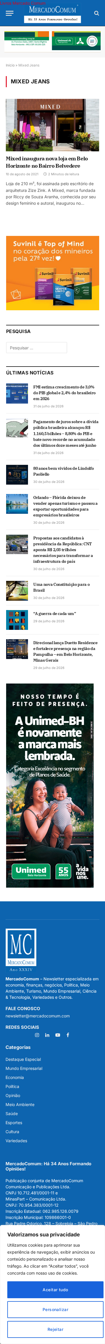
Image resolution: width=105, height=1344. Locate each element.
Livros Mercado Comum (23, 3)
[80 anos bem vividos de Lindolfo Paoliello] (17, 475)
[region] (52, 1284)
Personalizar (55, 1309)
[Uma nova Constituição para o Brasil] (17, 591)
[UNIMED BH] (50, 886)
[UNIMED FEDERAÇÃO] (52, 41)
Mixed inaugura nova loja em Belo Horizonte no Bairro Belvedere (47, 162)
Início (10, 65)
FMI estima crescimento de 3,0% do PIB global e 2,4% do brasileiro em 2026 (64, 392)
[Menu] (9, 13)
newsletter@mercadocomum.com (38, 1015)
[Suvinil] (52, 308)
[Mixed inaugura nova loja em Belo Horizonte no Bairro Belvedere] (52, 125)
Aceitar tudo (55, 1289)
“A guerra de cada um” (54, 613)
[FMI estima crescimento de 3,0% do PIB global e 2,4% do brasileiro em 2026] (17, 393)
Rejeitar (55, 1329)
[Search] (96, 13)
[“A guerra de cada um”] (17, 620)
